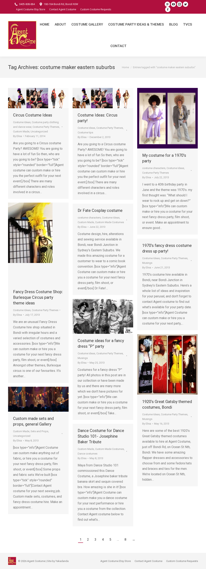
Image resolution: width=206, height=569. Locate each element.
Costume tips (85, 132)
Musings (147, 262)
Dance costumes (87, 453)
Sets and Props (39, 431)
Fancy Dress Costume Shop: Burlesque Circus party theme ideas (38, 297)
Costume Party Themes (46, 126)
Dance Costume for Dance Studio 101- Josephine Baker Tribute (101, 436)
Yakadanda (62, 561)
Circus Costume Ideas (32, 115)
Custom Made (21, 131)
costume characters (153, 168)
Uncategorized (39, 131)
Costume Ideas (22, 122)
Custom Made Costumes (109, 222)
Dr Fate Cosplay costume (100, 210)
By (17, 136)
